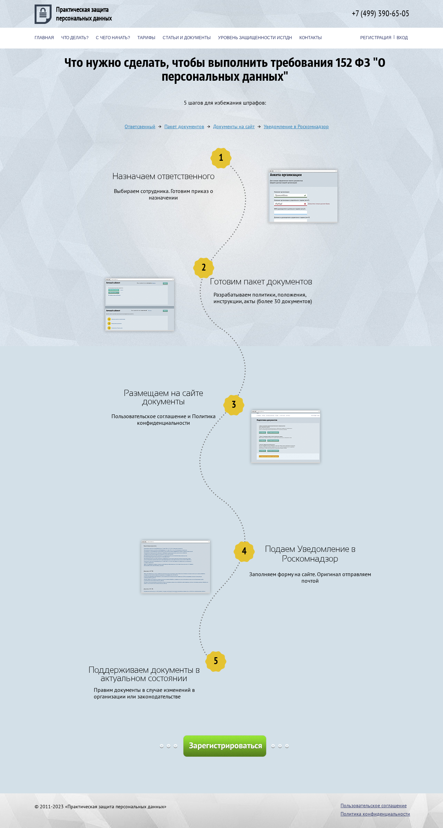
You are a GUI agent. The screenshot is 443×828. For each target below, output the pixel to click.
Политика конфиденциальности (375, 814)
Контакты (310, 37)
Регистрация (375, 37)
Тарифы (146, 37)
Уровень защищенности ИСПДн (255, 37)
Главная (44, 37)
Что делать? (75, 37)
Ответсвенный (140, 127)
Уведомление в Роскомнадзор (296, 127)
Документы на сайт (234, 127)
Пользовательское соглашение (374, 806)
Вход (402, 37)
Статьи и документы (187, 37)
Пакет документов (184, 127)
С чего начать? (113, 37)
